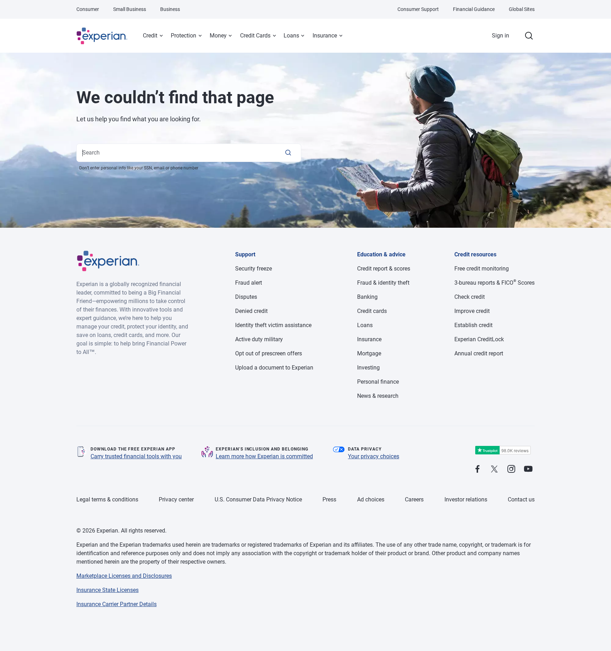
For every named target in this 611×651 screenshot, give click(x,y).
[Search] (288, 153)
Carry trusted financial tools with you (136, 456)
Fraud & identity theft (383, 282)
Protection (183, 35)
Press (329, 499)
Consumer (87, 9)
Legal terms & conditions (107, 499)
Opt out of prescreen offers (268, 353)
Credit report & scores (383, 268)
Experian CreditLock (479, 339)
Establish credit (473, 325)
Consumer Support (418, 9)
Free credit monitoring (481, 268)
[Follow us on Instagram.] (511, 469)
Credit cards (372, 311)
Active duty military (259, 339)
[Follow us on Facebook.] (477, 469)
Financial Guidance (474, 9)
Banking (367, 296)
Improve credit (472, 311)
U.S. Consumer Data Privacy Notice (258, 499)
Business (170, 9)
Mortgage (369, 353)
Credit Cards (255, 35)
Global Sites (522, 9)
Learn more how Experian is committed (264, 456)
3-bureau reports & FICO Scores (494, 282)
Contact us (521, 499)
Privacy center (176, 499)
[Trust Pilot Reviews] (503, 450)
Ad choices (370, 499)
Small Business (129, 9)
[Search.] (529, 35)
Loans (291, 35)
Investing (368, 367)
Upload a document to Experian (274, 367)
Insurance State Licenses (107, 590)
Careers (414, 499)
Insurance (325, 35)
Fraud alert (248, 282)
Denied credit (251, 311)
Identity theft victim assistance (273, 325)
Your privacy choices (373, 456)
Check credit (469, 296)
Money (218, 35)
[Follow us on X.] (494, 469)
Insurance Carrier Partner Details (116, 604)
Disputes (246, 296)
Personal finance (378, 381)
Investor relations (465, 499)
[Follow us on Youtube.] (528, 469)
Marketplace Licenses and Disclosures (124, 575)
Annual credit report (478, 353)
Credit (150, 35)
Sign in (500, 35)
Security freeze (253, 268)
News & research (377, 396)
